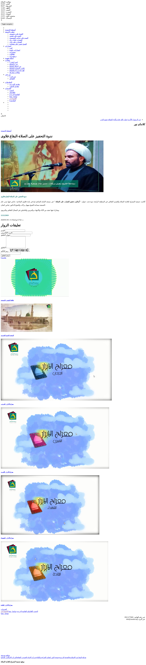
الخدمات (4, 609)
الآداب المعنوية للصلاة (16, 68)
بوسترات (12, 52)
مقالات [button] (7, 60)
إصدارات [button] (8, 46)
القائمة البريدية (14, 94)
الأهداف (12, 78)
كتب (11, 48)
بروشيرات (13, 56)
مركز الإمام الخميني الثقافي (26, 657)
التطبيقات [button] (8, 82)
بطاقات (12, 54)
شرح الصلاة (13, 64)
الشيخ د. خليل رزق (15, 40)
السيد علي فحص (15, 36)
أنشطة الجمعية (10, 30)
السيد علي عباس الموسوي (18, 38)
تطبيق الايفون (14, 86)
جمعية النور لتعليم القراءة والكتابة (47, 657)
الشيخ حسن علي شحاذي (18, 44)
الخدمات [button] (8, 88)
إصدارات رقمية (14, 50)
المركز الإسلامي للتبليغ (9, 657)
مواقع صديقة (5, 655)
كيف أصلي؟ (13, 62)
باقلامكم (12, 92)
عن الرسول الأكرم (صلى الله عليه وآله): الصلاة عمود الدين (120, 120)
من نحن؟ (12, 76)
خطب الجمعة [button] (10, 32)
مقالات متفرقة (14, 72)
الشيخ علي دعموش (16, 34)
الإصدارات (12, 98)
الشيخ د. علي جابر (15, 42)
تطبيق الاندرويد (14, 84)
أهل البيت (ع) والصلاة (16, 70)
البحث (11, 90)
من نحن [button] (8, 74)
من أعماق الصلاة (15, 66)
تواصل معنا (13, 96)
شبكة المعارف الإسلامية (77, 657)
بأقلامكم (30, 611)
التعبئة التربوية (64, 657)
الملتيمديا (12, 101)
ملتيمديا (3, 258)
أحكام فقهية (9, 58)
